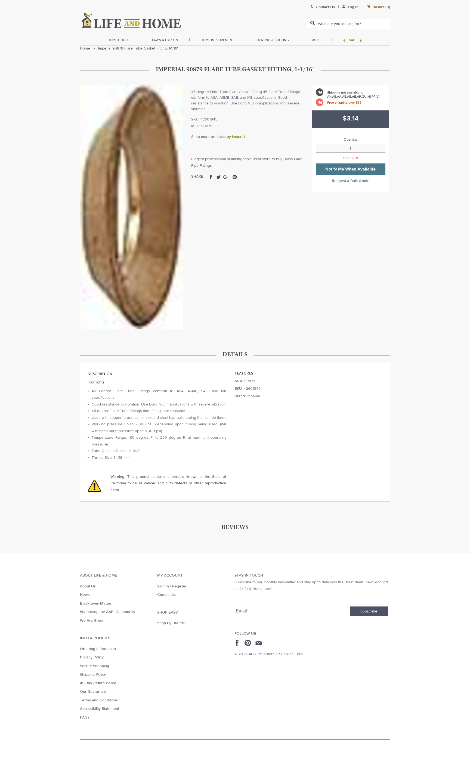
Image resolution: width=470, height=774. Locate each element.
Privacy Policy (92, 657)
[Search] (312, 23)
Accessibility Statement (99, 708)
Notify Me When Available (350, 169)
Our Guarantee (93, 691)
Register (179, 586)
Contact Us (166, 594)
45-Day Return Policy (98, 683)
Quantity (351, 139)
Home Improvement (217, 40)
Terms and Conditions (99, 700)
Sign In (163, 586)
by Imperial (236, 136)
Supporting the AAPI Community (107, 611)
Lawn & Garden (165, 40)
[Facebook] (237, 643)
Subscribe (368, 611)
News (85, 594)
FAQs (84, 717)
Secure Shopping (94, 666)
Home (85, 48)
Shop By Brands (171, 623)
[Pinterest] (248, 643)
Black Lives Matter (95, 603)
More (315, 40)
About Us (88, 586)
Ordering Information (98, 648)
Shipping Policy (93, 674)
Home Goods (118, 40)
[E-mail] (259, 643)
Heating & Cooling (272, 40)
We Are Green (92, 620)
